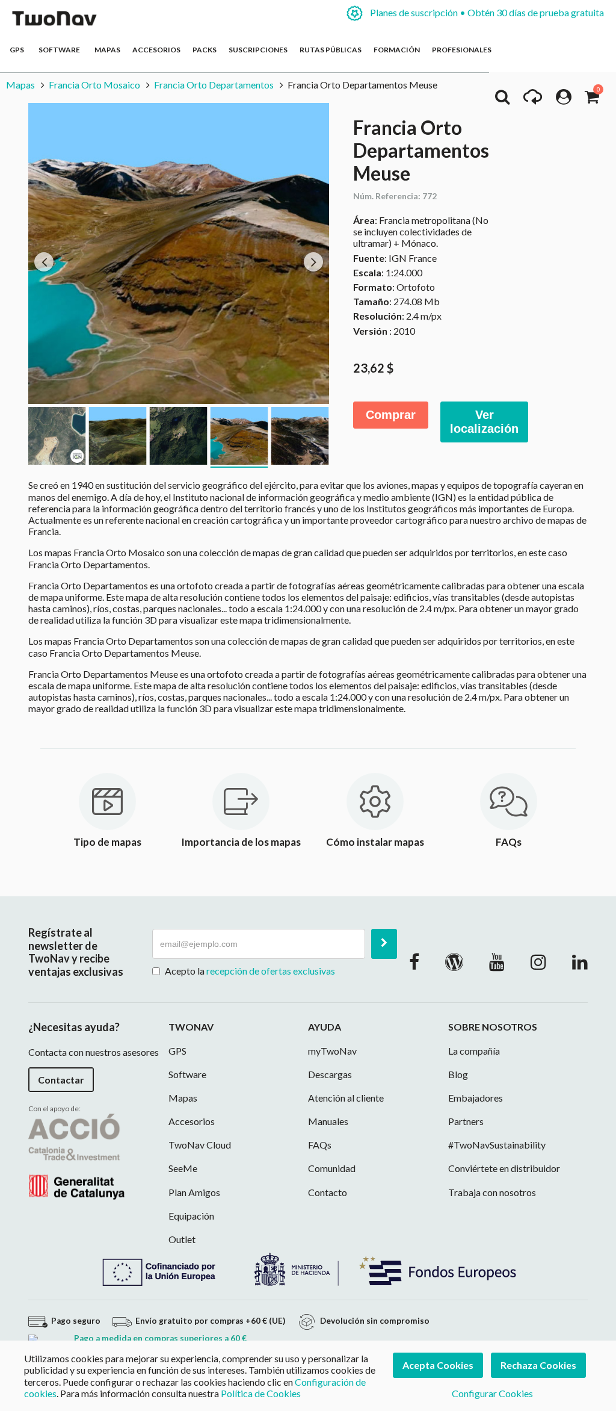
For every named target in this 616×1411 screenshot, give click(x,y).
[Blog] (454, 961)
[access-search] (502, 99)
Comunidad (332, 1168)
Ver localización (484, 421)
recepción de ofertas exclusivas (270, 970)
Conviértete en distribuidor (504, 1168)
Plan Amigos (194, 1192)
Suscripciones (258, 49)
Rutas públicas (331, 49)
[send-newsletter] (384, 944)
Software (60, 49)
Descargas (330, 1074)
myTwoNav (332, 1050)
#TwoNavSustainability (497, 1144)
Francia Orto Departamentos (214, 84)
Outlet (182, 1239)
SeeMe (182, 1168)
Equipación (191, 1215)
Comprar (391, 414)
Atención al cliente (346, 1097)
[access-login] (564, 99)
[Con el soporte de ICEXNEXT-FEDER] (308, 1268)
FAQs (319, 1144)
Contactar (61, 1079)
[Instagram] (538, 961)
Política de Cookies (261, 1393)
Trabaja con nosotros (492, 1192)
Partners (466, 1121)
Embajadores (475, 1097)
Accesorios (156, 49)
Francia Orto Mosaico (94, 84)
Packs (204, 49)
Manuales (328, 1121)
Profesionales (461, 49)
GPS (18, 49)
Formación (397, 49)
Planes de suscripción (486, 12)
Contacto (327, 1192)
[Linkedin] (580, 961)
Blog (458, 1074)
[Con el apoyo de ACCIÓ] (76, 1155)
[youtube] (497, 961)
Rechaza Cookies (538, 1365)
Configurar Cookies (492, 1393)
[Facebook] (414, 961)
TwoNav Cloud (199, 1144)
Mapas (107, 49)
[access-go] (533, 99)
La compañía (474, 1050)
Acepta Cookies (437, 1365)
